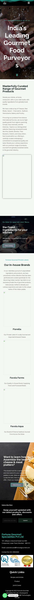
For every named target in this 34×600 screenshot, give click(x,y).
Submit (25, 520)
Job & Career (17, 585)
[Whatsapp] (5, 595)
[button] (28, 3)
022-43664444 (14, 552)
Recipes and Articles (17, 577)
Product (17, 581)
